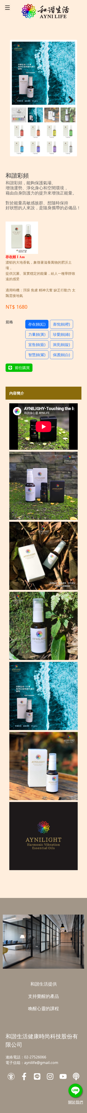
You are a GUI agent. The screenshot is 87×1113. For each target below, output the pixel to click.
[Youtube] (63, 1076)
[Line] (37, 1076)
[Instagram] (50, 1076)
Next (69, 98)
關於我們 (75, 1102)
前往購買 (22, 367)
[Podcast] (76, 1076)
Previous (18, 98)
